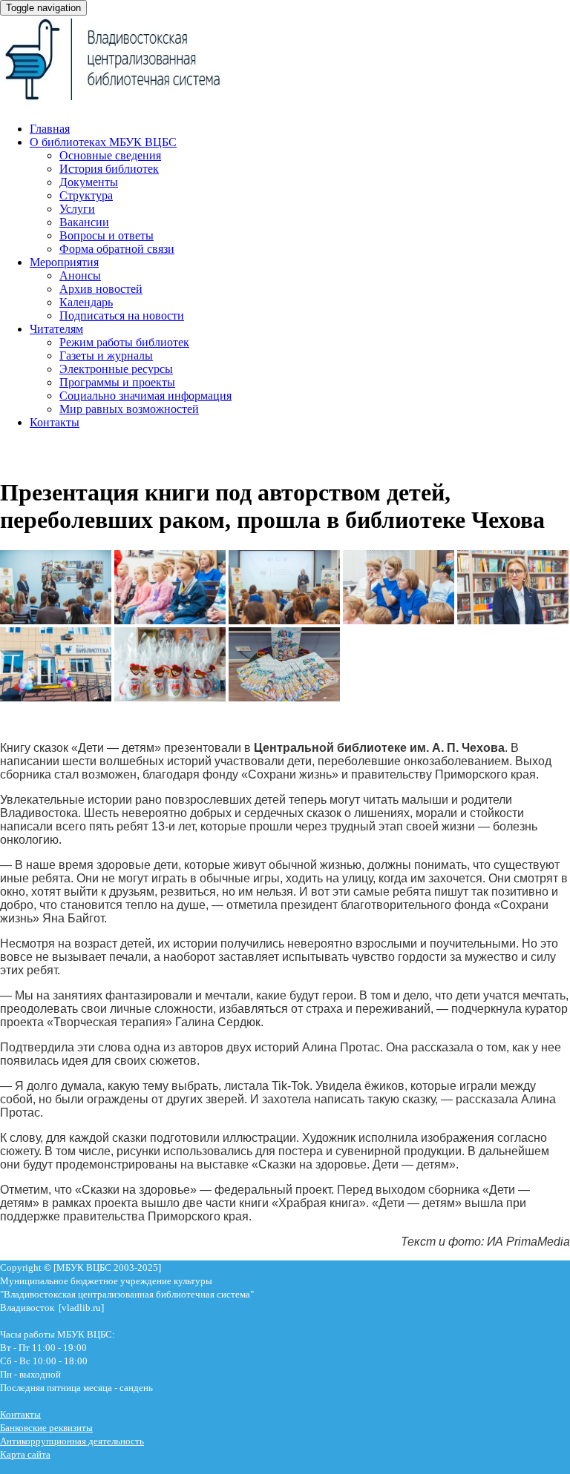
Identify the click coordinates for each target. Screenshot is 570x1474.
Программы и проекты (117, 382)
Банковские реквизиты (46, 1427)
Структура (86, 195)
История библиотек (109, 168)
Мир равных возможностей (129, 409)
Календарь (86, 302)
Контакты (54, 422)
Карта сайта (25, 1454)
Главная (50, 128)
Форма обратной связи (116, 248)
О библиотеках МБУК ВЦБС (103, 142)
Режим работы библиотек (124, 342)
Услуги (77, 208)
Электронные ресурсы (116, 369)
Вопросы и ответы (106, 235)
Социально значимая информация (145, 395)
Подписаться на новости (121, 315)
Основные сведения (110, 155)
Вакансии (84, 222)
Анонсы (80, 275)
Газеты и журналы (106, 355)
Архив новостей (100, 288)
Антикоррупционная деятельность (72, 1441)
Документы (88, 182)
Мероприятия (64, 262)
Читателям (56, 329)
